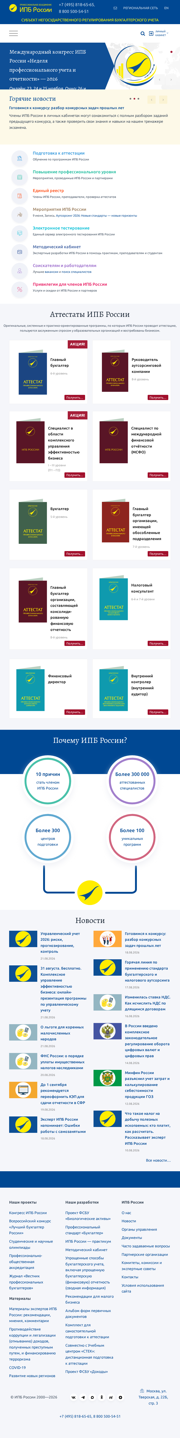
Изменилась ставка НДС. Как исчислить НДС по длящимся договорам (147, 1003)
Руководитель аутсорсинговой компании (146, 365)
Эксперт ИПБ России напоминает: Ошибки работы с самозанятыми (63, 1125)
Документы (132, 1237)
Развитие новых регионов (32, 1376)
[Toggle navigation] (13, 33)
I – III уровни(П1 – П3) (57, 467)
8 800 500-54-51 (74, 11)
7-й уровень (141, 546)
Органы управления (139, 1229)
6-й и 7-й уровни (143, 599)
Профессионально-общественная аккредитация (25, 1261)
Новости (129, 1221)
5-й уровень (59, 516)
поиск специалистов (76, 271)
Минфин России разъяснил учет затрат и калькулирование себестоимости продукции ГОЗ (147, 1085)
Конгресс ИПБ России (28, 1213)
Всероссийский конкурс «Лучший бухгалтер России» (30, 1227)
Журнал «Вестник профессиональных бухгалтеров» (26, 1282)
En (166, 8)
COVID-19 (17, 1367)
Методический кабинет (86, 1250)
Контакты (130, 1277)
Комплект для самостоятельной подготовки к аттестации (87, 1331)
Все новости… (158, 1160)
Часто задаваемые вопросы (146, 1246)
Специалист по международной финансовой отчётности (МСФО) (146, 440)
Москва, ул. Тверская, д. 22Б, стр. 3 (153, 1397)
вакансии (51, 271)
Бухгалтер (59, 509)
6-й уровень (59, 373)
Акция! (77, 344)
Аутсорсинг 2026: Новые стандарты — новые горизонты (96, 215)
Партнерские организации (145, 1254)
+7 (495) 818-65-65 (75, 1416)
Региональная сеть (140, 8)
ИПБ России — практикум (88, 1241)
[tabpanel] (90, 66)
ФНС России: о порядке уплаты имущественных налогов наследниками (62, 1062)
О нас (126, 1213)
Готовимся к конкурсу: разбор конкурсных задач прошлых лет (66, 108)
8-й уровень (140, 379)
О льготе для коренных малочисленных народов (62, 1033)
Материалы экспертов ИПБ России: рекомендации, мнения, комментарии (33, 1315)
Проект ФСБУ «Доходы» (86, 1371)
